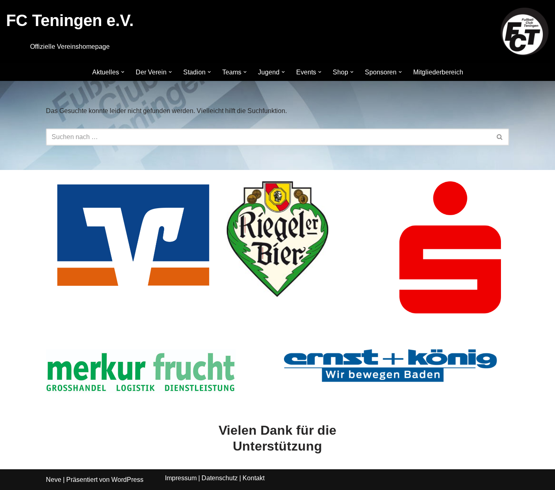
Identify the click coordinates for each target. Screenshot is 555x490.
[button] (122, 72)
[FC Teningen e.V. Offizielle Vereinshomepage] (524, 31)
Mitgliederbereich (438, 72)
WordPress (127, 479)
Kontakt (253, 478)
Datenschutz (220, 478)
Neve (53, 479)
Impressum (181, 478)
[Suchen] (500, 137)
